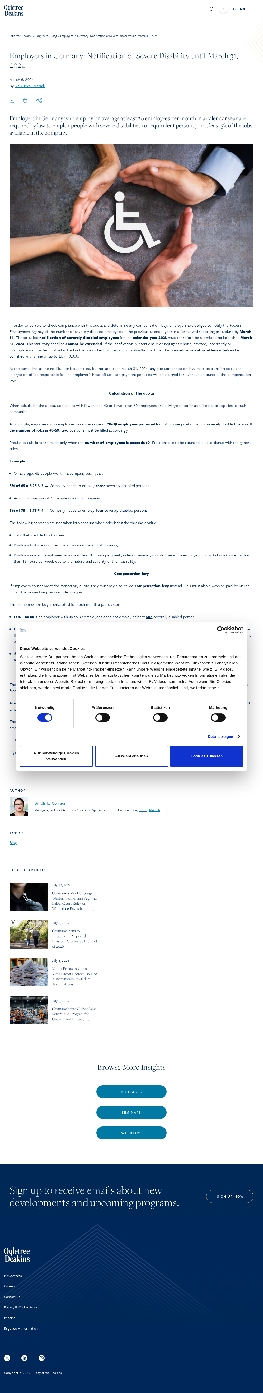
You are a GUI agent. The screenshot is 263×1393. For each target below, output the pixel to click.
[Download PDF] (12, 100)
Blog (13, 842)
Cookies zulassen (207, 756)
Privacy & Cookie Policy (21, 1307)
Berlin (143, 809)
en (242, 9)
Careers (9, 1286)
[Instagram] (42, 1358)
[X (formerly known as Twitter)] (7, 1358)
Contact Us (12, 1296)
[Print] (25, 100)
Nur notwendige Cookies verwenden (56, 756)
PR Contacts (13, 1275)
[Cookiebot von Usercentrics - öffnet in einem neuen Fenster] (220, 630)
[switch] (102, 717)
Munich (154, 809)
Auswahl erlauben (131, 756)
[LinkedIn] (24, 1358)
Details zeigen (220, 736)
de (235, 9)
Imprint (9, 1317)
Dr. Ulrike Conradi (30, 85)
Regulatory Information (21, 1328)
